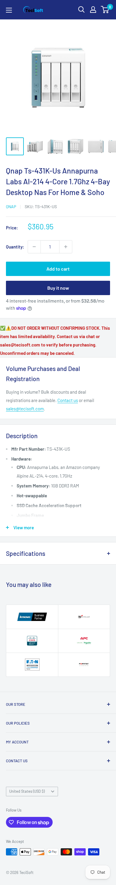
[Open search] (81, 9)
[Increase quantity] (65, 246)
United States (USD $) (27, 791)
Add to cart (58, 269)
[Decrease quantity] (34, 246)
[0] (105, 9)
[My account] (93, 9)
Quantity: (15, 246)
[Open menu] (9, 10)
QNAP (11, 206)
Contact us (67, 400)
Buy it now (58, 288)
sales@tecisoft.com (25, 408)
